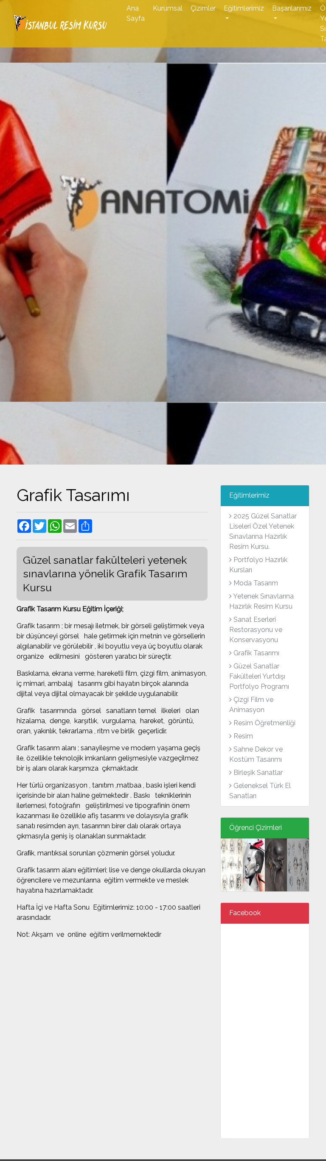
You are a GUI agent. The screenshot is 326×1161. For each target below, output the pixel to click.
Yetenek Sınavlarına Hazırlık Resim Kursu (261, 601)
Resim (242, 736)
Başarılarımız (292, 8)
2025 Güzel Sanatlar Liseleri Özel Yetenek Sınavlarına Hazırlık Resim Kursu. (263, 531)
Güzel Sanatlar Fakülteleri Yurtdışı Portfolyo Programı (259, 676)
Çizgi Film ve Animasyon (251, 705)
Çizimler (203, 8)
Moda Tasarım (255, 583)
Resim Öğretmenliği (263, 723)
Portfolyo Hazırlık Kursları (258, 565)
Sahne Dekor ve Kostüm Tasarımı (256, 754)
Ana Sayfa (135, 13)
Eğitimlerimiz (244, 8)
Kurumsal (168, 8)
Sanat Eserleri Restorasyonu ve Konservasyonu (255, 629)
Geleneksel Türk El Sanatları (260, 791)
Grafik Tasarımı (255, 653)
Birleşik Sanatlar (257, 772)
